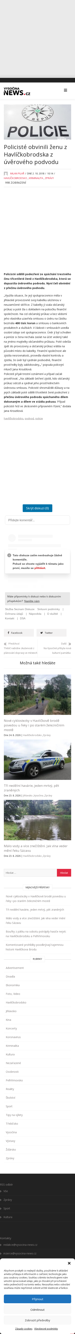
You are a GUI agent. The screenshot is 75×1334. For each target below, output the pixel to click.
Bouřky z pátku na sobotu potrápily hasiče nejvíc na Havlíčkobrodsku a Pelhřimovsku (36, 934)
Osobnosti (12, 1071)
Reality (10, 1089)
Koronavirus (13, 1037)
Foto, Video (13, 994)
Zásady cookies (23, 1328)
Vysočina (38, 795)
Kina (8, 1020)
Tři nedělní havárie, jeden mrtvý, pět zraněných (35, 909)
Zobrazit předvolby (37, 1320)
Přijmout (37, 1299)
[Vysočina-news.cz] (17, 90)
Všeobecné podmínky (46, 1328)
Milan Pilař (17, 173)
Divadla (10, 976)
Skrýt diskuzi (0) (37, 508)
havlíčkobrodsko (13, 418)
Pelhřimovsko (14, 1080)
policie (39, 418)
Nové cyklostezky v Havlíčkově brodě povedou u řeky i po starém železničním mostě (34, 725)
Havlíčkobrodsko (15, 178)
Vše (5, 1191)
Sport (9, 1106)
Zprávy (49, 178)
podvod (29, 418)
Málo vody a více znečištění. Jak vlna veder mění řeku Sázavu (35, 920)
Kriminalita (36, 178)
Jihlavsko (27, 795)
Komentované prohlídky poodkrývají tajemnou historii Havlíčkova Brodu (34, 947)
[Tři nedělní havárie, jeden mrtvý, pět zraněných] (37, 742)
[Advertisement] (37, 37)
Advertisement (15, 968)
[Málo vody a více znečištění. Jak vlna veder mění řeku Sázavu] (37, 802)
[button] (69, 1263)
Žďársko (11, 1149)
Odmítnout (37, 1310)
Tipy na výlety (14, 1115)
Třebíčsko (12, 1123)
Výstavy (10, 1141)
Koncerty (11, 1028)
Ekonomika (13, 985)
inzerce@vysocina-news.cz (19, 1253)
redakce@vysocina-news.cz (20, 1245)
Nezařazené (13, 1063)
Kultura (10, 1054)
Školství (10, 1097)
